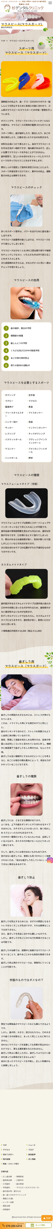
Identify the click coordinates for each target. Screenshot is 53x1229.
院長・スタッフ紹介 (11, 1163)
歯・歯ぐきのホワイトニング (14, 1195)
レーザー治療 (8, 1202)
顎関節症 (20, 1176)
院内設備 (6, 1159)
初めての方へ (8, 1154)
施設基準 (32, 1154)
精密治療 (6, 1205)
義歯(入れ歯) (8, 1198)
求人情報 (32, 1159)
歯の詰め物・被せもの (12, 1191)
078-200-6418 (14, 1226)
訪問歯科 (6, 1209)
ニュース (31, 1145)
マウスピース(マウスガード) (27, 1187)
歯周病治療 (7, 1180)
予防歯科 (6, 1187)
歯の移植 (20, 1184)
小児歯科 (6, 1184)
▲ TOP (47, 1218)
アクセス (6, 1149)
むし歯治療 (7, 1176)
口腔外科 (20, 1180)
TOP (5, 1145)
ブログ (31, 1149)
